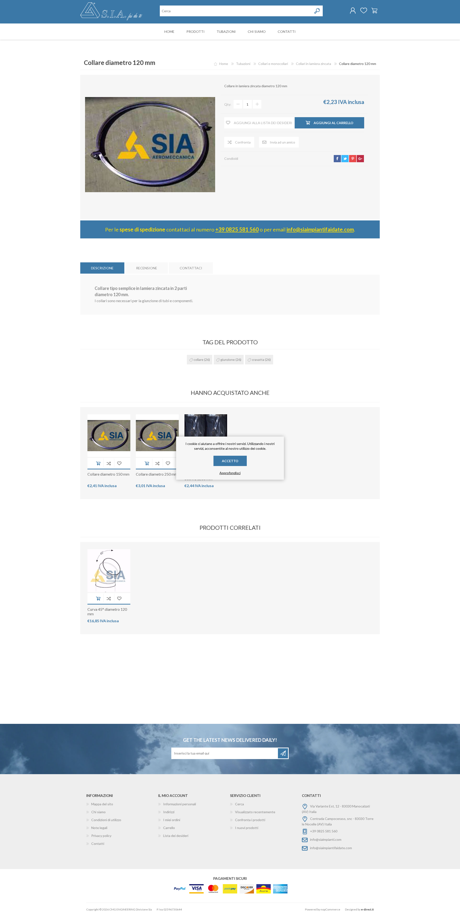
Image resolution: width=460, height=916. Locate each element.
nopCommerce (330, 909)
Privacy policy (101, 836)
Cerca (239, 804)
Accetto (230, 461)
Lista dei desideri (175, 836)
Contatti (97, 843)
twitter (345, 158)
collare (198, 359)
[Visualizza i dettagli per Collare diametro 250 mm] (157, 435)
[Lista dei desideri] (363, 10)
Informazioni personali (179, 804)
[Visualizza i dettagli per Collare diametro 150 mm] (108, 435)
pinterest (352, 158)
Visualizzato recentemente (255, 812)
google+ (360, 158)
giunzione (227, 359)
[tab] (102, 268)
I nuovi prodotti (246, 828)
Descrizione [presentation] (102, 268)
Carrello (374, 10)
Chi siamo (98, 812)
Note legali (99, 828)
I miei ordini (171, 820)
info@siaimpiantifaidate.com (320, 229)
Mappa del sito (102, 804)
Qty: (227, 104)
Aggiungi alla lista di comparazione (109, 463)
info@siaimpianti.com (325, 839)
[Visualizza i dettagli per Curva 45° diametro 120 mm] (108, 570)
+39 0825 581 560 (237, 229)
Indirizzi (168, 812)
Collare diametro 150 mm (108, 474)
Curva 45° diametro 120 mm (107, 611)
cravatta (258, 359)
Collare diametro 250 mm (157, 474)
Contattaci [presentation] (191, 268)
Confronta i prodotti (250, 820)
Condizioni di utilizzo (106, 820)
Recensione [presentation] (146, 268)
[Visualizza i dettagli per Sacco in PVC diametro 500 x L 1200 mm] (205, 435)
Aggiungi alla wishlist (119, 463)
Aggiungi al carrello (98, 463)
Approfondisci (230, 473)
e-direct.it (367, 909)
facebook (337, 158)
